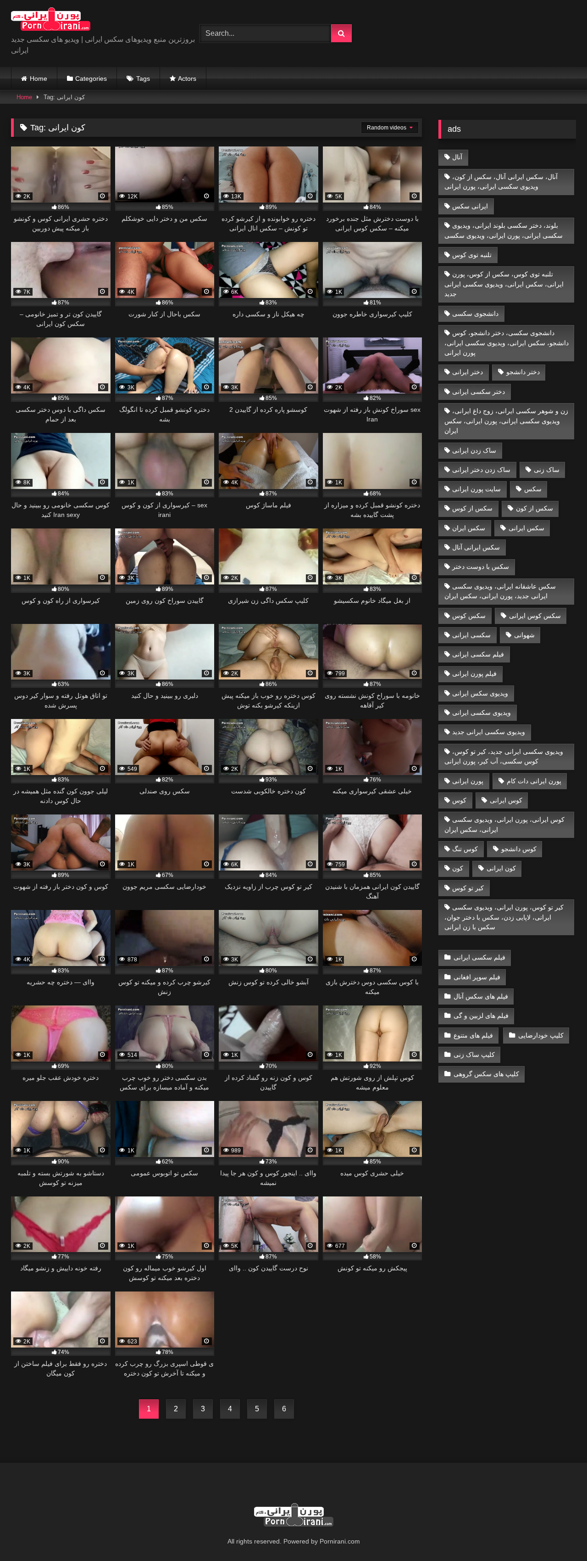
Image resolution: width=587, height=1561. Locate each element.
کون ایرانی (501, 868)
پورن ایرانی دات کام (534, 781)
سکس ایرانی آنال (476, 547)
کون (457, 868)
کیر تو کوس (468, 888)
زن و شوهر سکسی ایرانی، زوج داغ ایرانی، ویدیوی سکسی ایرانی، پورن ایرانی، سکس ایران (506, 420)
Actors (187, 78)
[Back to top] (558, 1534)
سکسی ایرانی (471, 635)
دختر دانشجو (523, 372)
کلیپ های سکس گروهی (486, 1074)
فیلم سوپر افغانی (477, 977)
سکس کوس (469, 615)
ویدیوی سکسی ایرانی (481, 712)
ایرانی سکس (470, 206)
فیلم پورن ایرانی (474, 673)
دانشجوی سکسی (475, 313)
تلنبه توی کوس (472, 254)
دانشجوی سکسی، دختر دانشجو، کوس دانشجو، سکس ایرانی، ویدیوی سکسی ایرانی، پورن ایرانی (506, 342)
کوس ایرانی (506, 800)
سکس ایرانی (526, 528)
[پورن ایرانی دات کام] (50, 20)
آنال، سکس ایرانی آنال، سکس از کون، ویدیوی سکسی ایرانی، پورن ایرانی (501, 182)
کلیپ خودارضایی (541, 1035)
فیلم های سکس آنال (481, 996)
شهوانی (524, 635)
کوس (459, 800)
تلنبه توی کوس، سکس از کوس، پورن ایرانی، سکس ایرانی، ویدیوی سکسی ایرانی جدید (504, 284)
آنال (457, 157)
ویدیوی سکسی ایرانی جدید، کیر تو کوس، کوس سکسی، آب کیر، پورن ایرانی (504, 756)
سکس (533, 489)
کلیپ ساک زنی (474, 1054)
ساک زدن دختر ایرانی (481, 469)
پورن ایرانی (467, 781)
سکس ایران (468, 528)
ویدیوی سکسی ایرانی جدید (488, 732)
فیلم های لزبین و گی (481, 1015)
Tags (143, 78)
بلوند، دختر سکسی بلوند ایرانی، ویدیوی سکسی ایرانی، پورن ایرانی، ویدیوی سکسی (503, 230)
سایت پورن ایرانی (476, 489)
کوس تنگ (465, 849)
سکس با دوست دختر (480, 566)
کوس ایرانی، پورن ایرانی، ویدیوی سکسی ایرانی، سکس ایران (504, 824)
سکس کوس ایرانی (535, 615)
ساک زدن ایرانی (474, 450)
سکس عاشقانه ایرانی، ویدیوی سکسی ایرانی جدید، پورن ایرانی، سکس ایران (500, 591)
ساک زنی (546, 469)
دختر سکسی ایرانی (478, 391)
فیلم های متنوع (473, 1035)
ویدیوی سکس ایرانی (480, 693)
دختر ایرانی (467, 372)
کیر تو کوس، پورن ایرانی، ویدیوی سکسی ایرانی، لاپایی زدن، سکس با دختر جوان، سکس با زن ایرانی (504, 917)
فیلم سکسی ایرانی (478, 654)
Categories (91, 78)
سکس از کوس (472, 508)
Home (38, 78)
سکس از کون (534, 508)
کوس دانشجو (519, 849)
